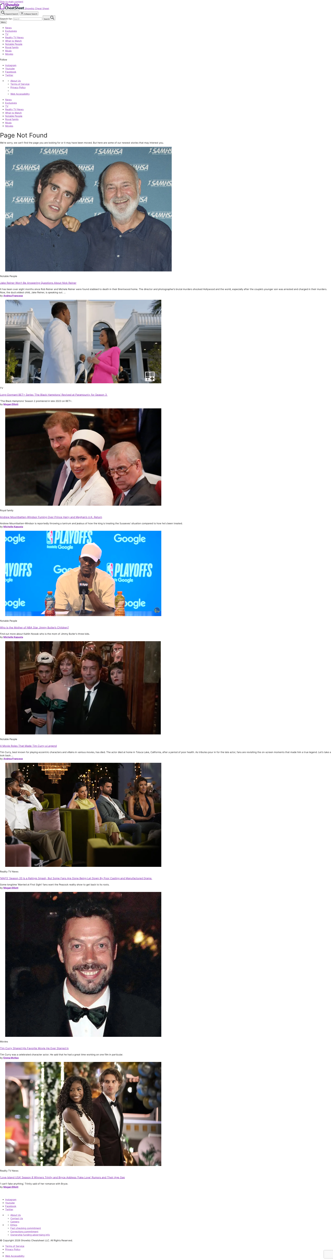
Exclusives (11, 31)
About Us (15, 80)
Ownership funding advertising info (30, 1234)
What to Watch (13, 40)
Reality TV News (14, 37)
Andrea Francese (13, 295)
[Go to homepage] (12, 1193)
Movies (9, 54)
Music (8, 50)
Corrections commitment (24, 1231)
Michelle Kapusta (13, 526)
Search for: (6, 18)
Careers (14, 1221)
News (8, 27)
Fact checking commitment (25, 1228)
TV (6, 34)
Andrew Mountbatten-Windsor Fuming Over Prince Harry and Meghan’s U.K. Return (51, 517)
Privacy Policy (18, 87)
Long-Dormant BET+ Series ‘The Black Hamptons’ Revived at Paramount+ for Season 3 (54, 394)
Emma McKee (11, 1057)
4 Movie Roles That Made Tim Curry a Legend (28, 745)
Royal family (12, 47)
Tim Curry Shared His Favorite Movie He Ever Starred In (34, 1048)
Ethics (13, 1224)
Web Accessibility (20, 93)
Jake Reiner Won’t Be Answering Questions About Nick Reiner (38, 282)
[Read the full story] (88, 270)
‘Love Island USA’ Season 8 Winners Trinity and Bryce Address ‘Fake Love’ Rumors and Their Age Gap (62, 1177)
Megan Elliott (10, 404)
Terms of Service (20, 84)
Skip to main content (11, 1)
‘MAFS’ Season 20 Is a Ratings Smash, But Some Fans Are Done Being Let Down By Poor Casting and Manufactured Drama (76, 878)
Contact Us (16, 1218)
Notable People (13, 44)
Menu (3, 22)
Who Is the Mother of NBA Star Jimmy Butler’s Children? (34, 627)
